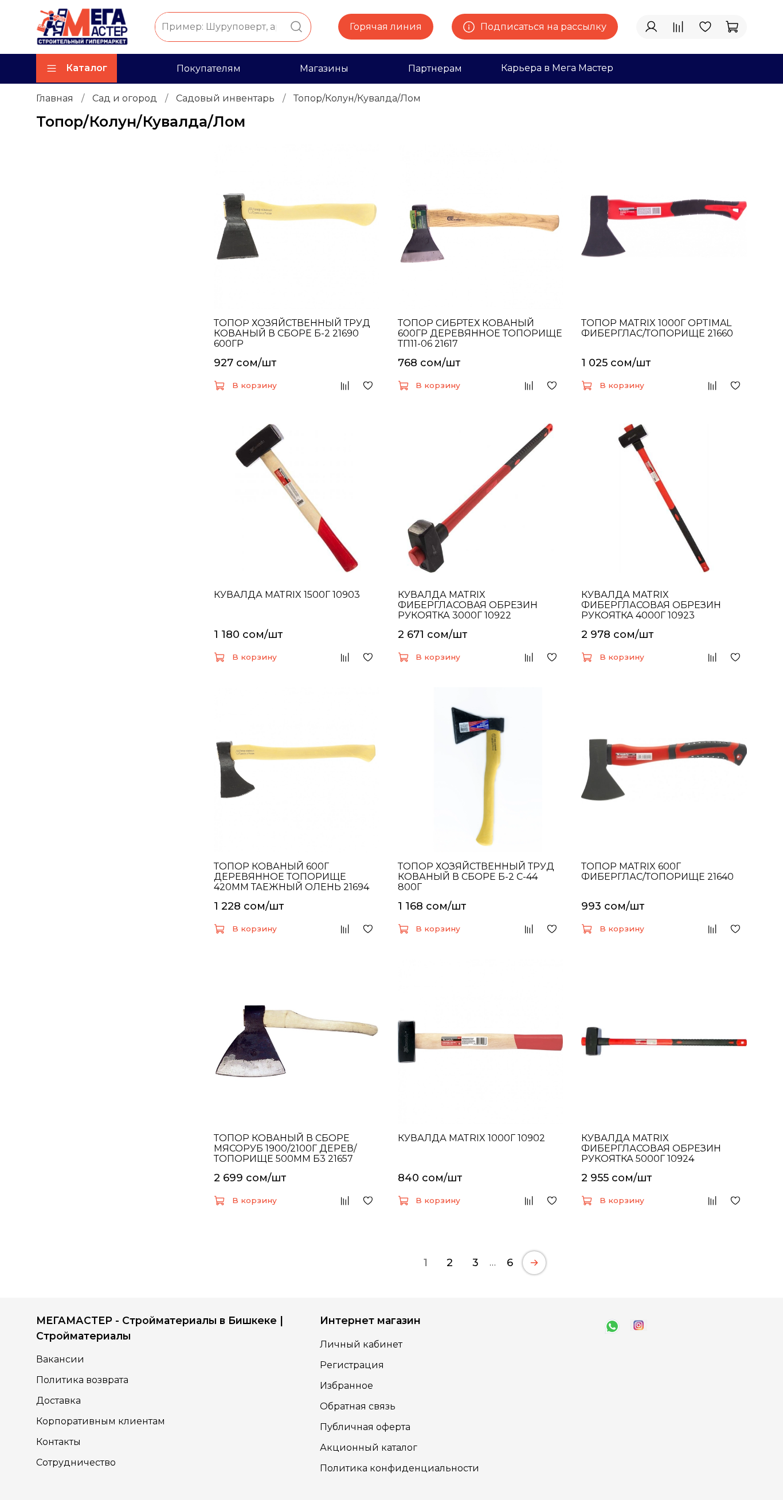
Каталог (86, 67)
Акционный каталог (368, 1447)
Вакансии (60, 1359)
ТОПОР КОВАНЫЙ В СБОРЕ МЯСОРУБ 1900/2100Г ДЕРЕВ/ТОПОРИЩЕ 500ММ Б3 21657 (285, 1148)
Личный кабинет (361, 1344)
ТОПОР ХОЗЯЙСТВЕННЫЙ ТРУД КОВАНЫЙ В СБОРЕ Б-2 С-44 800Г (476, 876)
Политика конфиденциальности (399, 1468)
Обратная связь (358, 1406)
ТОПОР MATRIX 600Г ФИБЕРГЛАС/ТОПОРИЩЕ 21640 (657, 871)
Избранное (346, 1385)
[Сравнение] (678, 27)
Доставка (58, 1400)
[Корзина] (732, 27)
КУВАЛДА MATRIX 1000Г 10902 (471, 1138)
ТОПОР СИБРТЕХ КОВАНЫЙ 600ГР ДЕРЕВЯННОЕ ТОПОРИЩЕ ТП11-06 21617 (480, 333)
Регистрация (352, 1365)
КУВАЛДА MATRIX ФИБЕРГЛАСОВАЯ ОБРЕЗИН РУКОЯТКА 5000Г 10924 (651, 1148)
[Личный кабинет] (651, 27)
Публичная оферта (365, 1426)
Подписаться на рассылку (543, 26)
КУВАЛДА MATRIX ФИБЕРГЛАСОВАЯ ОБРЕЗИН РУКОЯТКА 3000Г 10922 (468, 605)
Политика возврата (82, 1379)
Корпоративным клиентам (100, 1421)
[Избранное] (705, 27)
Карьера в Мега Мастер (557, 67)
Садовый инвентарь (225, 98)
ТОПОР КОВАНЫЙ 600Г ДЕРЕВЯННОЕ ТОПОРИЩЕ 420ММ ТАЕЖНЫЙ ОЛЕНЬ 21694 (291, 876)
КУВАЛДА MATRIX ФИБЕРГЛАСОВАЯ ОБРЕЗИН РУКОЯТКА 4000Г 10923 (651, 605)
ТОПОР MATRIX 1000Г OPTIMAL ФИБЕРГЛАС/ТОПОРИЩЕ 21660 (657, 328)
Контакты (58, 1441)
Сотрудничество (76, 1462)
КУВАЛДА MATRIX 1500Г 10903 (287, 594)
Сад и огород (124, 98)
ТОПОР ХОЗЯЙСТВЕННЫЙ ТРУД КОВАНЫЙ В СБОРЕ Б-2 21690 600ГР (292, 333)
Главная (54, 98)
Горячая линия (386, 26)
